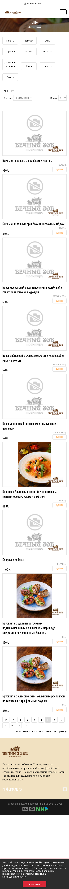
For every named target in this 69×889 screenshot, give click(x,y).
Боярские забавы (13, 559)
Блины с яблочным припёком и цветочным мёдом (33, 223)
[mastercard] (42, 809)
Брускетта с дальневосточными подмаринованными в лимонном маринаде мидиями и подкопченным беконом (28, 628)
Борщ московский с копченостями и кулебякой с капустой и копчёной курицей (32, 289)
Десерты (47, 51)
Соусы (10, 77)
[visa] (25, 809)
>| (26, 725)
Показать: (54, 98)
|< (6, 719)
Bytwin (23, 803)
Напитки (47, 66)
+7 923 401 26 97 (34, 3)
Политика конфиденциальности (24, 875)
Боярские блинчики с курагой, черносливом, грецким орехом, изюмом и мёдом (29, 494)
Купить (59, 169)
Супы (47, 40)
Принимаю (34, 884)
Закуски (29, 40)
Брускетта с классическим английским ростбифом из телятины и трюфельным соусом (33, 698)
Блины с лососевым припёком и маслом (27, 160)
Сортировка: (8, 98)
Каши (29, 66)
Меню (37, 27)
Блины (28, 51)
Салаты (10, 40)
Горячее (10, 51)
